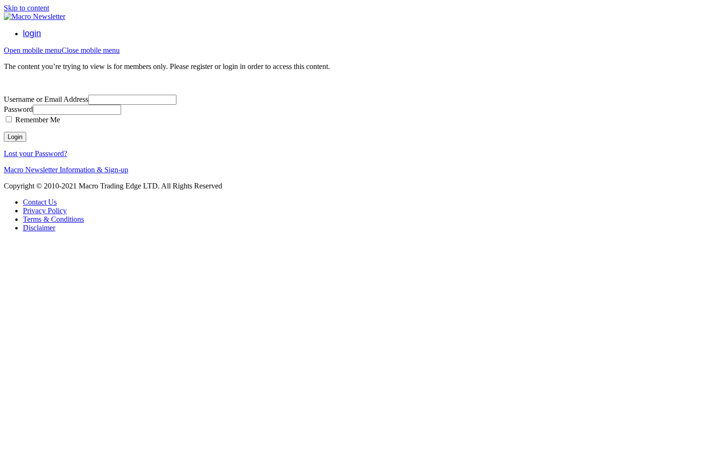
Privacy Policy (45, 211)
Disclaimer (39, 228)
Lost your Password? (35, 153)
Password (18, 109)
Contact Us (40, 202)
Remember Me (36, 120)
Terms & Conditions (53, 219)
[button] (62, 50)
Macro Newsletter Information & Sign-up (66, 170)
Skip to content (26, 8)
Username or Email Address (46, 99)
